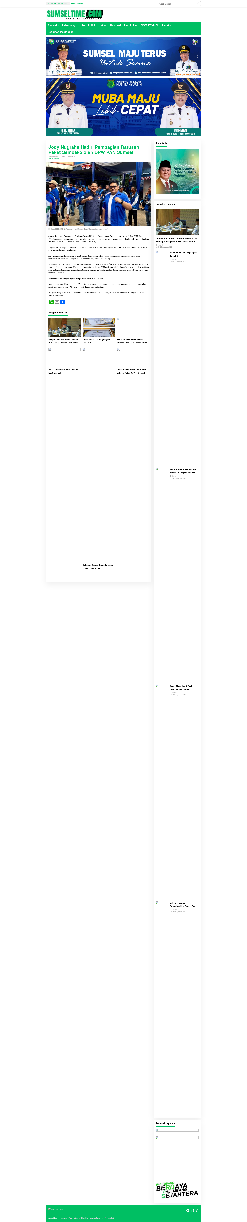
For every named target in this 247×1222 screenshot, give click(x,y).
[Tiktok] (197, 1210)
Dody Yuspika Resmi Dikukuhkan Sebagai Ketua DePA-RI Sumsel (131, 371)
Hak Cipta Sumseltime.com (92, 1217)
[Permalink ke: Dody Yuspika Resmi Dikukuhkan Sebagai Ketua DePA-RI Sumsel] (133, 357)
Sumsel (56, 158)
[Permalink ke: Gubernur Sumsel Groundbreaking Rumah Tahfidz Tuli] (99, 455)
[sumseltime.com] (74, 14)
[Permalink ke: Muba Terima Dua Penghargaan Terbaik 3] (99, 327)
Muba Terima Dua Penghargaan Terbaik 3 (96, 341)
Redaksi (110, 1217)
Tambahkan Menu (78, 3)
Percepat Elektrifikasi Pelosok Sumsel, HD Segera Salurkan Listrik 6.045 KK (133, 341)
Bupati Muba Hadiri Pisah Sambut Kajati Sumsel (63, 371)
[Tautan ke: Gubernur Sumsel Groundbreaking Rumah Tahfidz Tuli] (162, 1008)
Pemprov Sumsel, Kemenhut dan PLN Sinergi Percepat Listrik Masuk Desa (64, 341)
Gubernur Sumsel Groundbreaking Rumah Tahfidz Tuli (98, 567)
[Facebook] (188, 1210)
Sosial (50, 158)
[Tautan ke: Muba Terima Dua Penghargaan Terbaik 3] (162, 357)
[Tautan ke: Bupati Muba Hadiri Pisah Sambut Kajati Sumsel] (162, 791)
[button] (198, 3)
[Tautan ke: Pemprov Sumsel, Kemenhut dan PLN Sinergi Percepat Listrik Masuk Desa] (177, 222)
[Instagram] (192, 1210)
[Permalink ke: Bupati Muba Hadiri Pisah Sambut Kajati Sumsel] (64, 357)
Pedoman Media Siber (69, 1217)
